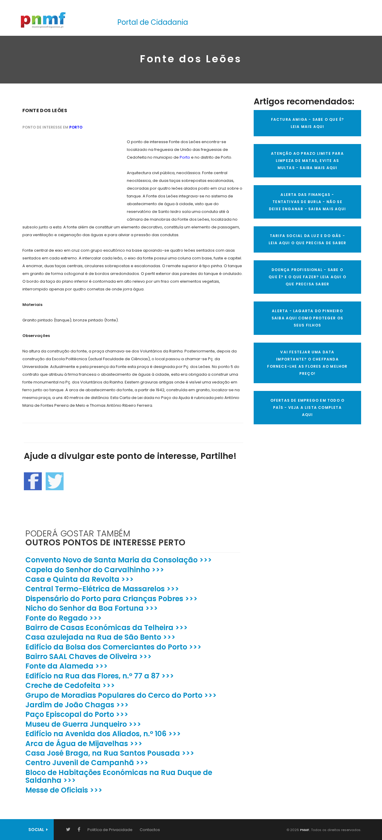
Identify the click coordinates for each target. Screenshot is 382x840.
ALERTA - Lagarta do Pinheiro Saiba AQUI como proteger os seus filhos (307, 318)
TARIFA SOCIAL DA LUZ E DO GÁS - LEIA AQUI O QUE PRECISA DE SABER (307, 239)
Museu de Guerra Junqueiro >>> (83, 724)
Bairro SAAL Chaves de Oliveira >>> (88, 656)
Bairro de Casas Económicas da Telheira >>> (106, 627)
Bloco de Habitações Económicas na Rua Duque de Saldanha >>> (118, 776)
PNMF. (304, 829)
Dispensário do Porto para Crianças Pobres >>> (111, 599)
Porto (75, 127)
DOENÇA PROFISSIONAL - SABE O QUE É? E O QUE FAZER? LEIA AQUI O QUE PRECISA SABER (307, 277)
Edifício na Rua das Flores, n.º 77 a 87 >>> (99, 676)
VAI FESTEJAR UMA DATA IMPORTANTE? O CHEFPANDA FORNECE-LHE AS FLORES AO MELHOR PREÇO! (307, 362)
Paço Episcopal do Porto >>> (76, 714)
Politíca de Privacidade (110, 830)
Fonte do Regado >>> (63, 618)
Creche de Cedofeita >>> (70, 685)
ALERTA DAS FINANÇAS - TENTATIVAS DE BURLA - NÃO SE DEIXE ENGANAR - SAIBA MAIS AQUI (307, 201)
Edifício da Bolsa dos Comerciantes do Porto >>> (113, 647)
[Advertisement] (67, 175)
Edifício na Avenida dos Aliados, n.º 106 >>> (103, 734)
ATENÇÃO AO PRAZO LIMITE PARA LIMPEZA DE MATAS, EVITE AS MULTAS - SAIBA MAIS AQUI (307, 160)
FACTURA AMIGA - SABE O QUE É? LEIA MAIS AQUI (307, 123)
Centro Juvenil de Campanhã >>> (86, 763)
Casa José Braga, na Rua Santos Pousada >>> (109, 753)
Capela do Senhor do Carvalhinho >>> (94, 570)
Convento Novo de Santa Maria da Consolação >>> (118, 560)
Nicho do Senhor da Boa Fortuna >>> (91, 608)
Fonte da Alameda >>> (66, 666)
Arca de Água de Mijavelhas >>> (83, 743)
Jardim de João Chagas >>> (77, 705)
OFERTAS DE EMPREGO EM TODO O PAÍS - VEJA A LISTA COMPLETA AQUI (307, 407)
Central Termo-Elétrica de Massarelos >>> (102, 589)
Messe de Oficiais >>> (63, 790)
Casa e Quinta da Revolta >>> (79, 579)
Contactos (150, 830)
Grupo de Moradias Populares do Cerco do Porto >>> (121, 695)
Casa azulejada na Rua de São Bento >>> (100, 637)
